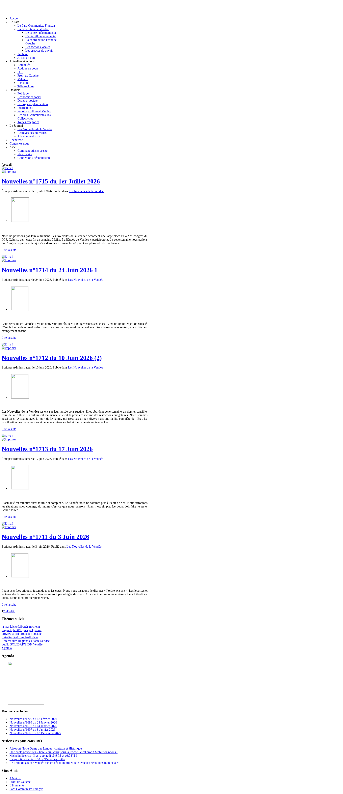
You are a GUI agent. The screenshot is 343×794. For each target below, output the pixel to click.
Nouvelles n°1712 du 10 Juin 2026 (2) (52, 357)
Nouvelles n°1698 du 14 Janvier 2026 (33, 726)
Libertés (23, 626)
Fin (13, 611)
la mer (5, 626)
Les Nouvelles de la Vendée (86, 191)
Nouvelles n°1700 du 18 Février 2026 (33, 719)
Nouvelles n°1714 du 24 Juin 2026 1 (49, 270)
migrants (7, 630)
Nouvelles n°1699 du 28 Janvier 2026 (33, 722)
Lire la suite (9, 250)
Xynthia (7, 648)
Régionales (25, 641)
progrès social (10, 633)
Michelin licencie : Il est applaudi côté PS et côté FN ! (43, 755)
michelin (34, 626)
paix (25, 630)
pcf (31, 630)
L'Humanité (17, 785)
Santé (36, 641)
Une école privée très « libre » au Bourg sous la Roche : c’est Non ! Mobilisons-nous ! (64, 752)
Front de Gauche (20, 781)
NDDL (17, 630)
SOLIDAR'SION (21, 644)
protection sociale (30, 633)
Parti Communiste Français (26, 789)
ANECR (15, 778)
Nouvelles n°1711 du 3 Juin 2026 (45, 536)
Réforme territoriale (25, 637)
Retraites (7, 637)
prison (37, 630)
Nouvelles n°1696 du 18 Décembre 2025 (35, 733)
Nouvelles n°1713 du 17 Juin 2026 (47, 448)
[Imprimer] (9, 171)
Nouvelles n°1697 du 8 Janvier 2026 (32, 729)
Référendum (9, 641)
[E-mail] (7, 168)
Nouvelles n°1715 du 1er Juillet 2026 (51, 181)
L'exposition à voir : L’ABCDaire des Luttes (37, 759)
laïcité (13, 626)
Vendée (37, 644)
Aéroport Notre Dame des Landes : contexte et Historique (46, 748)
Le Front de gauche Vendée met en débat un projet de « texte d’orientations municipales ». (66, 762)
